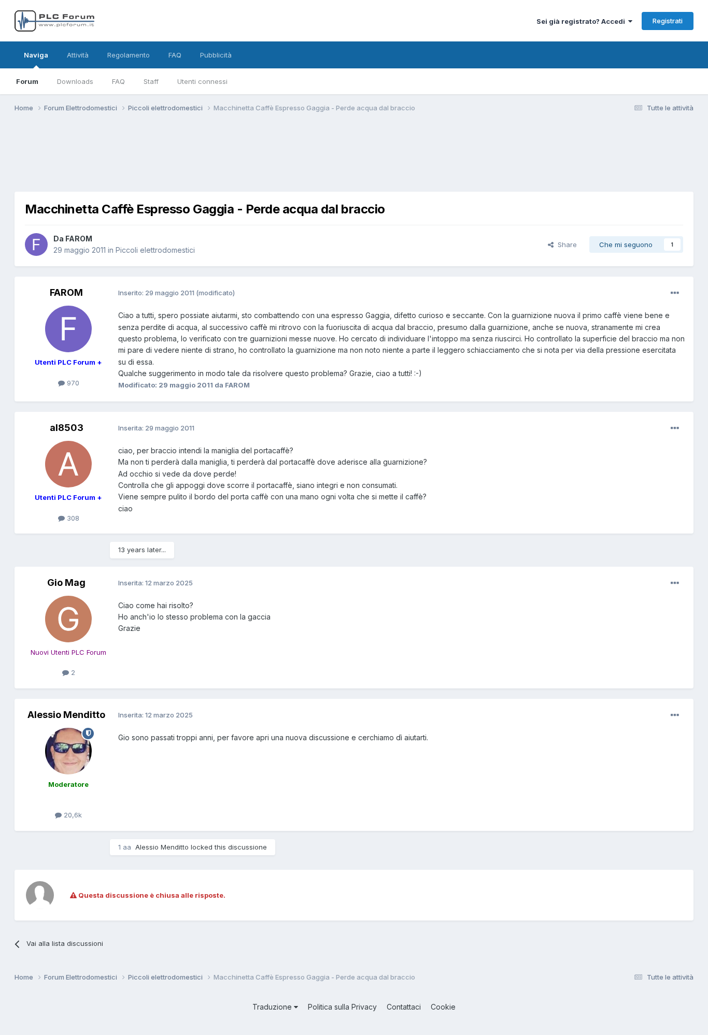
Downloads (75, 81)
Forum (27, 81)
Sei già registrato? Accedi (582, 21)
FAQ (118, 81)
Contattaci (404, 1006)
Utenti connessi (202, 81)
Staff (151, 81)
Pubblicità (216, 55)
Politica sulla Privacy (342, 1006)
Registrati (668, 21)
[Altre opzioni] (674, 293)
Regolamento (128, 55)
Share (565, 244)
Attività (78, 55)
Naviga (36, 55)
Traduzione (273, 1006)
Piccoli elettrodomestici (155, 250)
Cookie (443, 1006)
